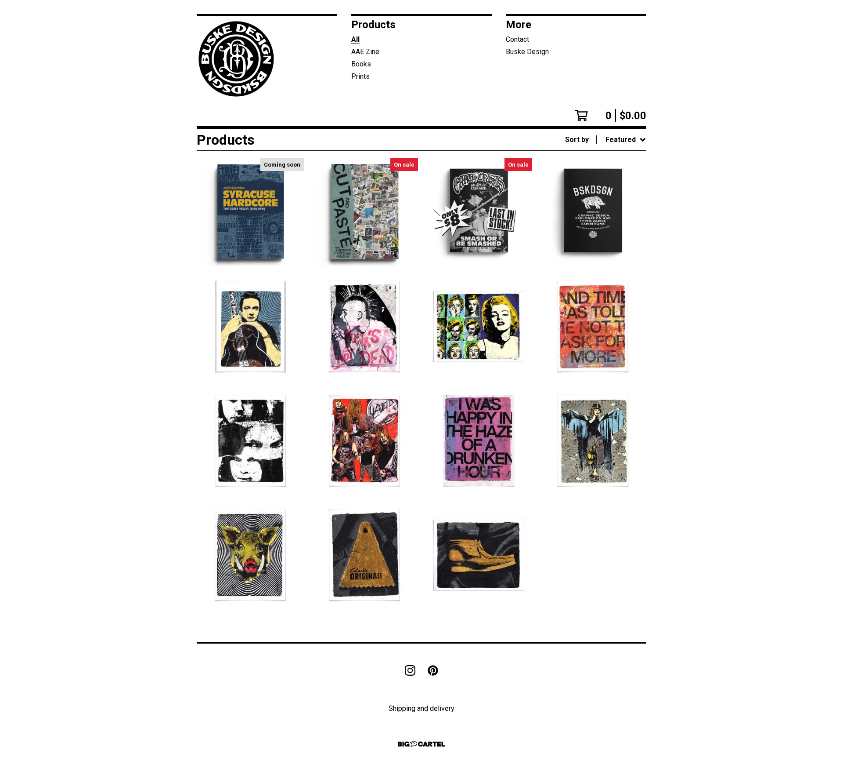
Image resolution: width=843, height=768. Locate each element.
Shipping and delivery (421, 708)
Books (361, 64)
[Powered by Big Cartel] (421, 744)
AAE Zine (365, 51)
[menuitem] (605, 139)
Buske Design (527, 51)
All (355, 39)
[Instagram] (410, 670)
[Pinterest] (433, 670)
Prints (360, 76)
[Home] (239, 58)
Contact (517, 39)
